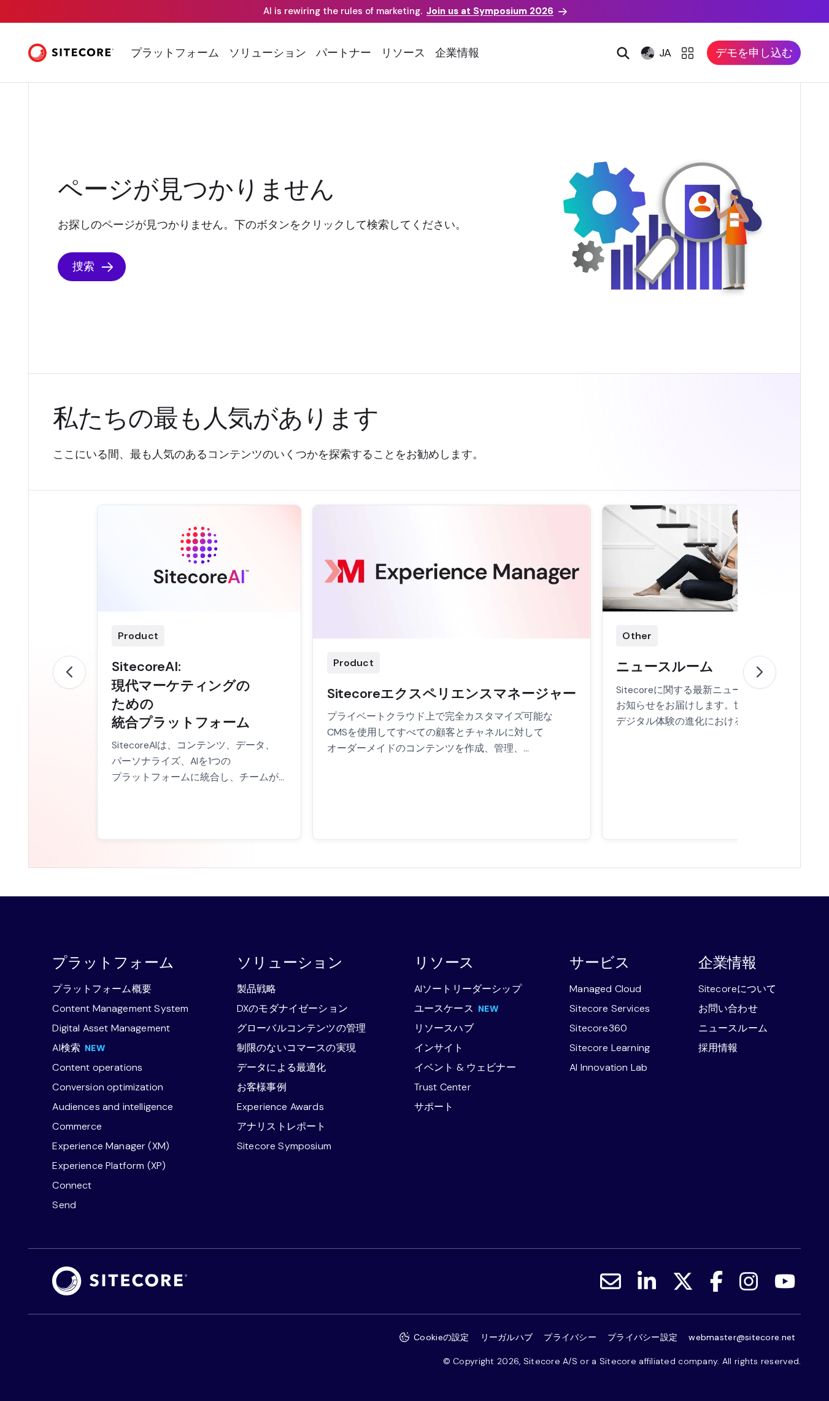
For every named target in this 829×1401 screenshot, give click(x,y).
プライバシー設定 (642, 1337)
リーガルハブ (506, 1337)
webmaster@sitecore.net (741, 1337)
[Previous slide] (69, 672)
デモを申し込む (754, 52)
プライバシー (570, 1337)
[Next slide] (759, 672)
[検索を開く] (622, 52)
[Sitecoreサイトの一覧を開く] (689, 52)
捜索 (83, 266)
